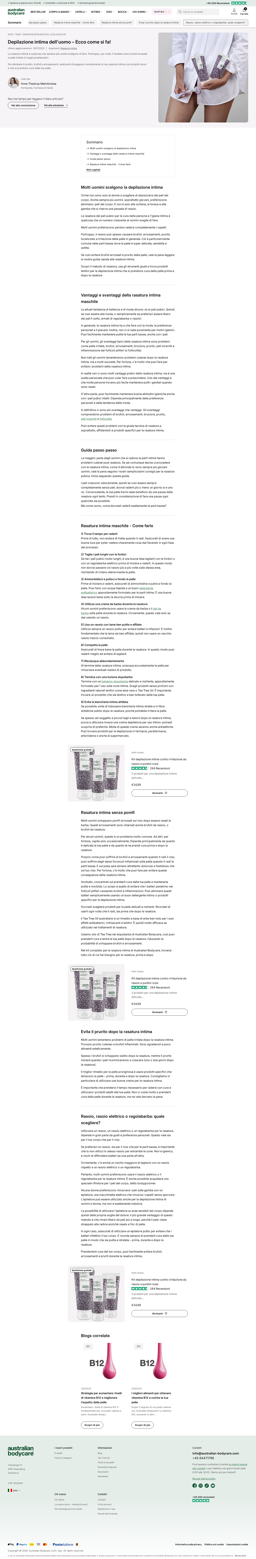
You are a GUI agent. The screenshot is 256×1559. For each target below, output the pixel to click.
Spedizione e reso (106, 1509)
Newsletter (103, 1476)
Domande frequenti (107, 1467)
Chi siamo (60, 1494)
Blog (100, 1453)
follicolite (106, 419)
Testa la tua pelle (106, 1462)
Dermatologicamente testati (92, 3)
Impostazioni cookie (237, 1544)
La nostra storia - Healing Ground (71, 1504)
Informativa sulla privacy (188, 1544)
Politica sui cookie (214, 1544)
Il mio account (104, 1504)
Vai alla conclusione (23, 105)
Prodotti (58, 1453)
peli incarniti (89, 419)
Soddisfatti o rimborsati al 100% (60, 3)
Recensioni (103, 1472)
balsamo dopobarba (115, 681)
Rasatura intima (69, 48)
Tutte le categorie (63, 1458)
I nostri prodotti (63, 1447)
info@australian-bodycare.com (215, 1453)
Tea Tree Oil (104, 1458)
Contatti (102, 1494)
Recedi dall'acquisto (108, 1513)
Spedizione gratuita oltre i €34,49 (25, 3)
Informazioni (105, 1447)
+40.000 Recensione (218, 3)
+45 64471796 (203, 1458)
